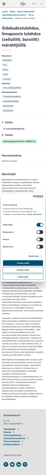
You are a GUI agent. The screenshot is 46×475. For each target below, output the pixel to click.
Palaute (7, 432)
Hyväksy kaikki (23, 263)
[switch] (40, 232)
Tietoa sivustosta (12, 441)
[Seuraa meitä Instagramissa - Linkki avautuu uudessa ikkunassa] (25, 464)
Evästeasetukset (11, 444)
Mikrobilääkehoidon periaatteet (14, 15)
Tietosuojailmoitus (12, 435)
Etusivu (5, 12)
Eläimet (12, 12)
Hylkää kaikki (23, 277)
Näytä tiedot (34, 256)
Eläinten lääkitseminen (26, 12)
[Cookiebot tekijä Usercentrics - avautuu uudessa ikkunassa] (33, 196)
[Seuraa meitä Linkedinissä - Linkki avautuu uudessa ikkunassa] (18, 464)
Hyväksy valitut (23, 270)
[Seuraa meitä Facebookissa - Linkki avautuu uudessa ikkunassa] (6, 464)
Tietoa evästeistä (34, 214)
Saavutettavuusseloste (14, 438)
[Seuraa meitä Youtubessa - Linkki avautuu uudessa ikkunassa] (12, 464)
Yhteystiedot (10, 429)
